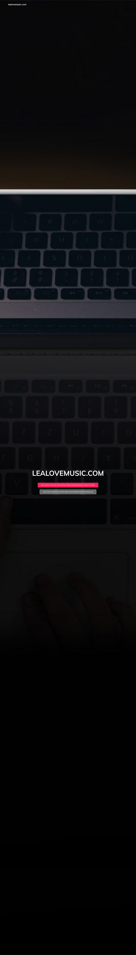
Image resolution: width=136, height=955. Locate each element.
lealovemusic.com (17, 4)
